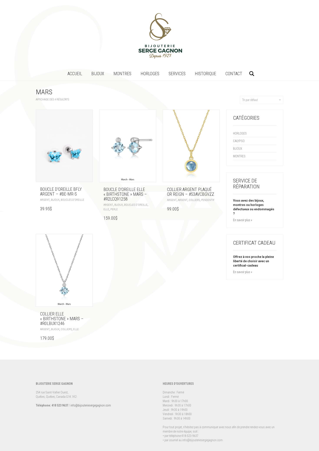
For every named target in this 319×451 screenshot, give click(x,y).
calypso (239, 141)
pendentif (207, 200)
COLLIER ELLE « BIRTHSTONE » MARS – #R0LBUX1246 (62, 318)
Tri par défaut (250, 100)
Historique (205, 73)
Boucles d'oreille (72, 199)
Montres (122, 73)
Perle (114, 209)
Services (177, 73)
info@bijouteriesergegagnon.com (91, 405)
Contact (233, 73)
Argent (45, 199)
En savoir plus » (242, 220)
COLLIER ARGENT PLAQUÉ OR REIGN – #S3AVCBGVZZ (190, 192)
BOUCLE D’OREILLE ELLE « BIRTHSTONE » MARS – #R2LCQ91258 (125, 194)
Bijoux (97, 73)
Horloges (150, 73)
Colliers (194, 200)
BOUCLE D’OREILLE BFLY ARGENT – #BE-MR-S (61, 192)
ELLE (106, 209)
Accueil (74, 73)
